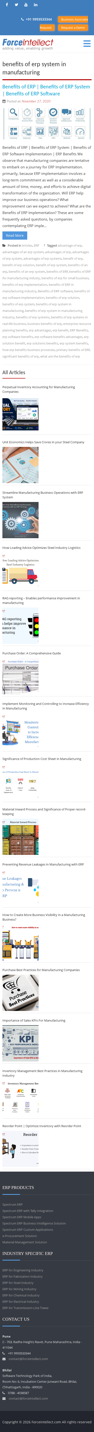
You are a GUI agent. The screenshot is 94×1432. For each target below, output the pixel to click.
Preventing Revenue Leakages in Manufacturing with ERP (43, 864)
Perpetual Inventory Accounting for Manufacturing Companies (38, 389)
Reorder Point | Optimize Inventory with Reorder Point (41, 1126)
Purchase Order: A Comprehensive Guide (31, 653)
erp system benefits (74, 343)
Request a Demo (73, 27)
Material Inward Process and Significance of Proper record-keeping (44, 811)
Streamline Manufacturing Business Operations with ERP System (42, 494)
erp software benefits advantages (58, 337)
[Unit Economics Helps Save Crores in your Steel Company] (20, 465)
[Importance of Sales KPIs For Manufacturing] (20, 1043)
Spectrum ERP (12, 1204)
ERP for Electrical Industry (20, 1301)
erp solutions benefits (42, 343)
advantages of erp (58, 252)
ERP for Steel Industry (18, 1283)
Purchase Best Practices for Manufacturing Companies (41, 970)
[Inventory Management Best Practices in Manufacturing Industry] (20, 1098)
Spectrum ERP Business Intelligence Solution (34, 1223)
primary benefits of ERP (73, 350)
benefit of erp (73, 258)
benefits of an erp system (27, 271)
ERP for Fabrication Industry (22, 1276)
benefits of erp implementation (24, 284)
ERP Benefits (79, 330)
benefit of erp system (51, 265)
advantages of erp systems (42, 258)
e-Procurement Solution (19, 1236)
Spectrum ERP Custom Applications (27, 1229)
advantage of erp (70, 245)
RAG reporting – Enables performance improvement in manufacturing (41, 600)
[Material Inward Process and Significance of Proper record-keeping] (20, 837)
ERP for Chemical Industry (21, 1295)
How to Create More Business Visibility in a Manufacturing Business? (43, 917)
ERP (36, 245)
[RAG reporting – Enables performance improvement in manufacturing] (20, 626)
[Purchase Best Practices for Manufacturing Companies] (20, 993)
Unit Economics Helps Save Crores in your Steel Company (43, 442)
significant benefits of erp (20, 356)
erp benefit (60, 330)
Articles (27, 245)
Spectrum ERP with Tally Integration (27, 1211)
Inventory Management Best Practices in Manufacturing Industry (42, 1073)
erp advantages (40, 330)
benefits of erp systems (32, 317)
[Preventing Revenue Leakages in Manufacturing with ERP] (20, 887)
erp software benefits (17, 337)
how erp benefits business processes (28, 350)
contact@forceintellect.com (28, 1359)
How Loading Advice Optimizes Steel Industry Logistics (41, 547)
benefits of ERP (57, 271)
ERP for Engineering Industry (22, 1270)
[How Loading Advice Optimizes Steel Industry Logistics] (20, 570)
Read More (15, 235)
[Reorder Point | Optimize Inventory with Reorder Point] (20, 1149)
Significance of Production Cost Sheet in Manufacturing (41, 759)
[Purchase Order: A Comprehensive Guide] (20, 676)
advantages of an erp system (23, 252)
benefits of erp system (18, 304)
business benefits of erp (44, 324)
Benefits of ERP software (55, 291)
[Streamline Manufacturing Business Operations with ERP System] (20, 520)
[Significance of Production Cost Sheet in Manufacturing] (20, 782)
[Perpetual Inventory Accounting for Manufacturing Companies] (20, 414)
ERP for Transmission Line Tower (25, 1308)
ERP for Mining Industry (19, 1289)
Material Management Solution (24, 1242)
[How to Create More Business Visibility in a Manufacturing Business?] (20, 942)
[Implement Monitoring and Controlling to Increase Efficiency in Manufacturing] (20, 731)
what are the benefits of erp (60, 356)
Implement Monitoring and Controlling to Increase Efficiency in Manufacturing (45, 706)
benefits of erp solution (62, 297)
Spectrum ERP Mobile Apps (21, 1217)
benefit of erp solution (18, 265)
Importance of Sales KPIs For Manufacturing (33, 1020)
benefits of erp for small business (65, 278)
